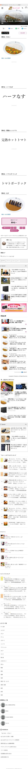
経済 (2, 691)
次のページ (14, 230)
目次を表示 (22, 32)
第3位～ (14, 222)
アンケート (3, 531)
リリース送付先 (4, 750)
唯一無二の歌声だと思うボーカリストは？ (14, 557)
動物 (2, 667)
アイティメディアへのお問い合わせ (8, 746)
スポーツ (3, 640)
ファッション (4, 647)
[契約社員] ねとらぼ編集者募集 (7, 743)
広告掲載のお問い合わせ (6, 753)
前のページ (7, 227)
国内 (2, 671)
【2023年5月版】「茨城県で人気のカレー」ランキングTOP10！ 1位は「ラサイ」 (16, 524)
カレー (2, 14)
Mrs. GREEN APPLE (10, 705)
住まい (2, 664)
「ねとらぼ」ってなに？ (6, 733)
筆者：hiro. (9, 240)
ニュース (3, 643)
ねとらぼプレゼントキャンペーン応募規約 (10, 740)
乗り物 (2, 657)
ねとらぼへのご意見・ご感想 (7, 736)
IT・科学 (3, 626)
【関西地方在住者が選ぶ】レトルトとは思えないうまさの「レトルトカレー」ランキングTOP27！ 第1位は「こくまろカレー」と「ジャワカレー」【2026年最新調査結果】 (17, 476)
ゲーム (2, 637)
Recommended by (17, 372)
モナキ (7, 723)
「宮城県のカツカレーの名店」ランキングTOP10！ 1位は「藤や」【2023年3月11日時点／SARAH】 (17, 517)
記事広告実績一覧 (5, 757)
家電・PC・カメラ (5, 681)
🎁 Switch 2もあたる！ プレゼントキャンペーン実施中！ (10, 4)
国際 (2, 674)
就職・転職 (3, 684)
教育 (2, 688)
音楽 (2, 695)
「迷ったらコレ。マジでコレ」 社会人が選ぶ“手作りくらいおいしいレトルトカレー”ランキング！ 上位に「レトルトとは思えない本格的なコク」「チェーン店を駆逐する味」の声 (17, 511)
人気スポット (4, 660)
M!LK (7, 711)
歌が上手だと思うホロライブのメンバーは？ (15, 543)
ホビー (2, 650)
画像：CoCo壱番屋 (24, 26)
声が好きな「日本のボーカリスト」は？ (14, 536)
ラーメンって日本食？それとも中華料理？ (14, 550)
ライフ (2, 654)
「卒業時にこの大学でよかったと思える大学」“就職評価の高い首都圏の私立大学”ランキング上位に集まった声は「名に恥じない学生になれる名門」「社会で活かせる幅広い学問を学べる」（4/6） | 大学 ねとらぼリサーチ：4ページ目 (15, 591)
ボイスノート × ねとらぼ (8, 256)
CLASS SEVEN (9, 717)
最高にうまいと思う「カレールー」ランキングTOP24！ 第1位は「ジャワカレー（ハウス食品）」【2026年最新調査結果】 (17, 489)
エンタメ (3, 630)
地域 (2, 678)
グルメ (2, 633)
